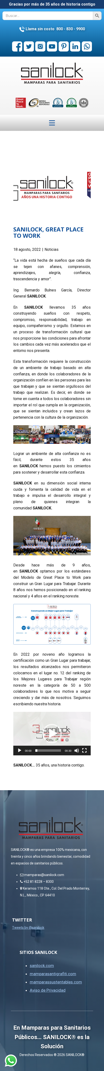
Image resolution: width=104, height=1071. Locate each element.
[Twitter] (29, 46)
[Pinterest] (64, 46)
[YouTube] (52, 46)
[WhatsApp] (87, 46)
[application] (52, 733)
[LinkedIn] (75, 46)
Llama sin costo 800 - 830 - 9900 (55, 29)
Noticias (52, 249)
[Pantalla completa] (84, 750)
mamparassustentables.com (56, 982)
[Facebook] (17, 46)
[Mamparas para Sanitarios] (52, 73)
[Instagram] (40, 46)
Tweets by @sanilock (28, 928)
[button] (52, 733)
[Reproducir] (19, 750)
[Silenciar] (76, 750)
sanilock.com (42, 965)
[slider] (48, 750)
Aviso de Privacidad (48, 990)
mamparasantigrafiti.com (53, 973)
